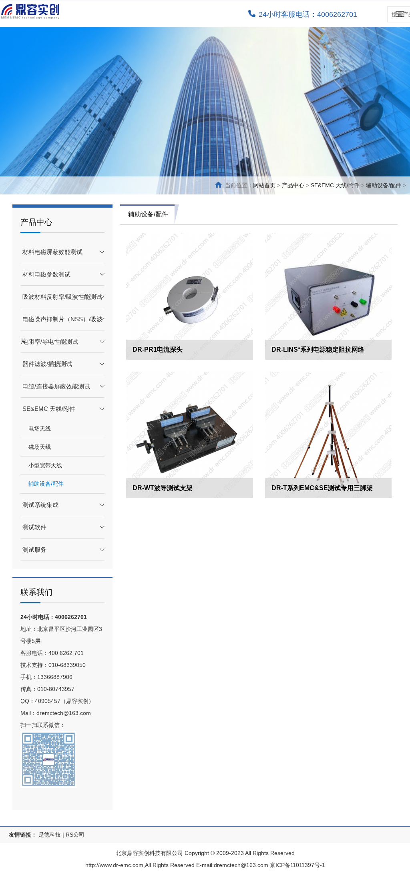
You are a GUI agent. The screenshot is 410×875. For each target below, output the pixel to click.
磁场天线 (39, 447)
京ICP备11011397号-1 (297, 865)
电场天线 (39, 428)
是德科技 (49, 834)
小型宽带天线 (45, 465)
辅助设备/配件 (383, 185)
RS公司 (75, 834)
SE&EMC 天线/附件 (335, 185)
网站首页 (264, 185)
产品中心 (293, 185)
